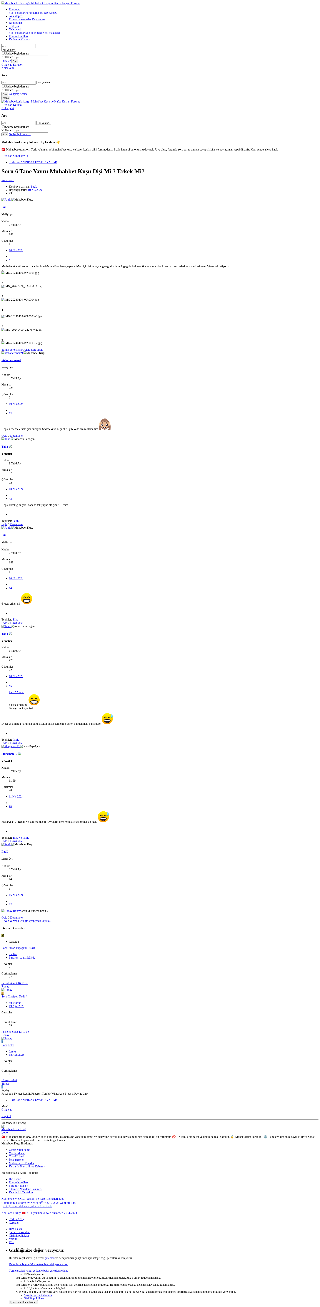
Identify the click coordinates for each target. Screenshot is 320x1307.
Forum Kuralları (18, 36)
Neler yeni (15, 29)
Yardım (13, 1238)
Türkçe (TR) (16, 1219)
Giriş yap (7, 155)
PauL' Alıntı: (16, 692)
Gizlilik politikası (19, 1235)
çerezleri (50, 1258)
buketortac (15, 1002)
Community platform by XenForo (38, 1202)
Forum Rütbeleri (18, 1185)
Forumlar (14, 9)
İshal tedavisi (16, 1159)
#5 (10, 685)
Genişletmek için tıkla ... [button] (23, 708)
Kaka (11, 1045)
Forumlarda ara (34, 12)
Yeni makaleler (51, 32)
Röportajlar (15, 22)
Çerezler (14, 1222)
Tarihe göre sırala (11, 349)
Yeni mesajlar (17, 12)
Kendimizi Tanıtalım (21, 1192)
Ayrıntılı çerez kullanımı (38, 1295)
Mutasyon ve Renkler (21, 1163)
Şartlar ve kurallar (19, 1232)
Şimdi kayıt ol (21, 155)
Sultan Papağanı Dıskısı (22, 947)
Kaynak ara (38, 19)
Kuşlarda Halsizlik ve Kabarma (27, 1166)
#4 (10, 588)
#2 (10, 413)
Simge (12, 1051)
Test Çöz (14, 26)
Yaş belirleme (17, 1153)
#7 (10, 904)
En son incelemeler (20, 19)
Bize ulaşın (15, 1228)
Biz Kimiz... (51, 12)
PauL (34, 186)
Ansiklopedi (16, 16)
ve (21, 837)
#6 (10, 806)
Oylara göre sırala (32, 349)
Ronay (17, 910)
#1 (10, 260)
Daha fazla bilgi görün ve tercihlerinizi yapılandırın (38, 1264)
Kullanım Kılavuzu (20, 39)
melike (13, 954)
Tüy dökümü (16, 1156)
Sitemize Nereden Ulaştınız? (25, 1189)
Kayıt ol (6, 1116)
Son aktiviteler (33, 32)
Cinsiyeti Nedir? (17, 996)
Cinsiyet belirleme (19, 1149)
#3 (10, 498)
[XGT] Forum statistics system (26, 1206)
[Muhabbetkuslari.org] (14, 1129)
